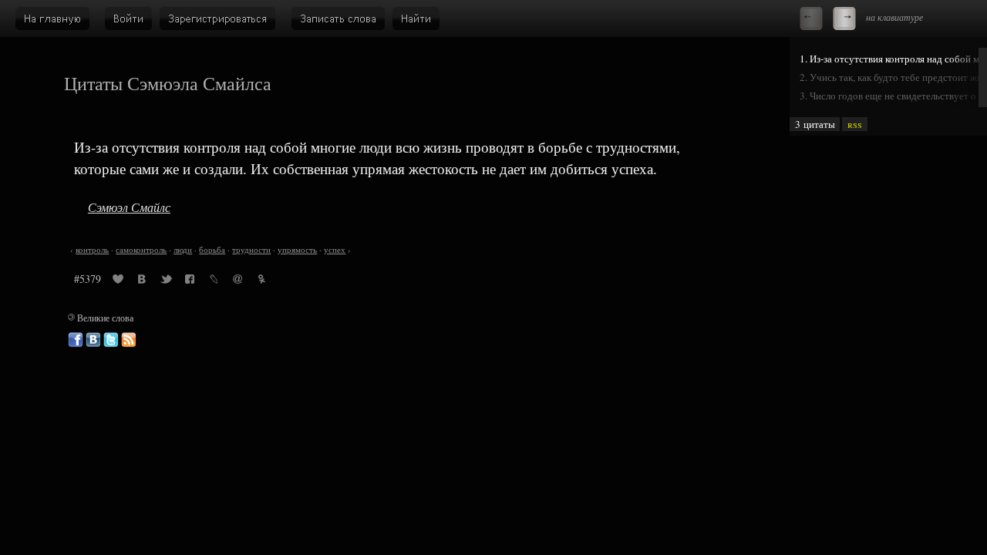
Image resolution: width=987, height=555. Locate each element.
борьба (212, 249)
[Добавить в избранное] (118, 281)
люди (182, 249)
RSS (854, 124)
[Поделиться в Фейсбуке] (190, 281)
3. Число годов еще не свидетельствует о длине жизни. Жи (893, 96)
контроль (92, 249)
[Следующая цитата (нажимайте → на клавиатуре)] (844, 18)
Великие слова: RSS (128, 340)
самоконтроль (141, 249)
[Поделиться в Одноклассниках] (261, 281)
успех (334, 249)
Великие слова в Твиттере (111, 340)
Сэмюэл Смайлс (129, 207)
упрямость (297, 249)
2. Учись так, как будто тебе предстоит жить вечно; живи (893, 77)
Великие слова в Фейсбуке (75, 340)
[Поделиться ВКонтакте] (142, 281)
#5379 (87, 278)
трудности (251, 249)
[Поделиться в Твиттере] (166, 281)
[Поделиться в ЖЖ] (214, 281)
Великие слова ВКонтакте (93, 340)
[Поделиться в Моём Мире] (237, 281)
